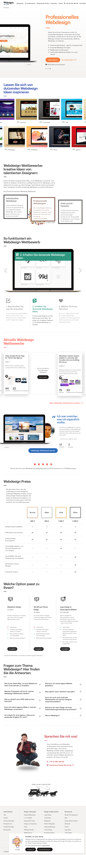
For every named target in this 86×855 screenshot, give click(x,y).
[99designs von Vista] (9, 3)
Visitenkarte (47, 817)
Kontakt (6, 817)
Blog (66, 817)
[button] (26, 109)
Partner (67, 826)
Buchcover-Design (49, 832)
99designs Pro (28, 832)
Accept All (30, 849)
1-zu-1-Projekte (28, 817)
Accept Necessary (44, 849)
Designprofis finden (43, 3)
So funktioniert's (68, 60)
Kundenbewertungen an (41, 468)
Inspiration (53, 3)
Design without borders (71, 821)
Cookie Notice (46, 845)
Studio (61, 3)
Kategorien (20, 3)
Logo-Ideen (68, 829)
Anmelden (82, 3)
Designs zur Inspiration (30, 823)
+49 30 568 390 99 (72, 3)
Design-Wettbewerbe (30, 815)
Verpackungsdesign (49, 826)
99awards (67, 823)
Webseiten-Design (14, 607)
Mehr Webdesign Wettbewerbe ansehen (64, 403)
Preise (25, 826)
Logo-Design (47, 815)
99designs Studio (29, 829)
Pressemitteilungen (9, 821)
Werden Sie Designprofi (71, 815)
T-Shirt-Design (48, 829)
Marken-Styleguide (49, 823)
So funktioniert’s (30, 3)
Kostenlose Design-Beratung (60, 765)
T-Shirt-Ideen (68, 832)
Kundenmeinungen (9, 826)
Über (5, 815)
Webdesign (47, 821)
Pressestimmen (8, 823)
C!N (18, 849)
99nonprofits (7, 829)
